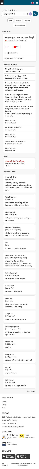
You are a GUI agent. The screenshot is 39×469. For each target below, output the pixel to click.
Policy (4, 404)
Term (4, 408)
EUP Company (5, 464)
